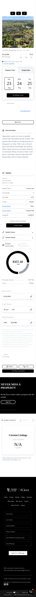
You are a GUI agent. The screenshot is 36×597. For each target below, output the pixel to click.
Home (5, 497)
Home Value (11, 501)
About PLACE (15, 505)
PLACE (29, 578)
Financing (29, 497)
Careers (26, 501)
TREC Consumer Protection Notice (14, 568)
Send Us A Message (18, 553)
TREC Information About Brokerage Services (17, 570)
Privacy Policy (8, 594)
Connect (23, 505)
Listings (11, 497)
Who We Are (19, 501)
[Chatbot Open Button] (31, 592)
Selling (23, 497)
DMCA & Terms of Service (20, 594)
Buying (17, 497)
